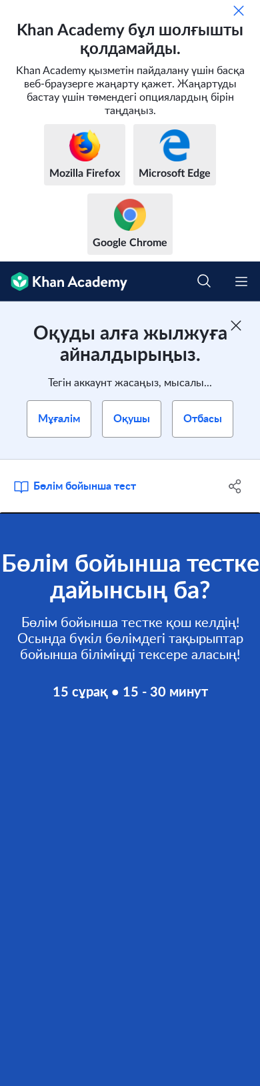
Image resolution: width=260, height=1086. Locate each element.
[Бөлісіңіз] (235, 486)
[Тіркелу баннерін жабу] (236, 325)
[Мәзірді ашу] (241, 282)
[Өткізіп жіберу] (238, 10)
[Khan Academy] (63, 281)
